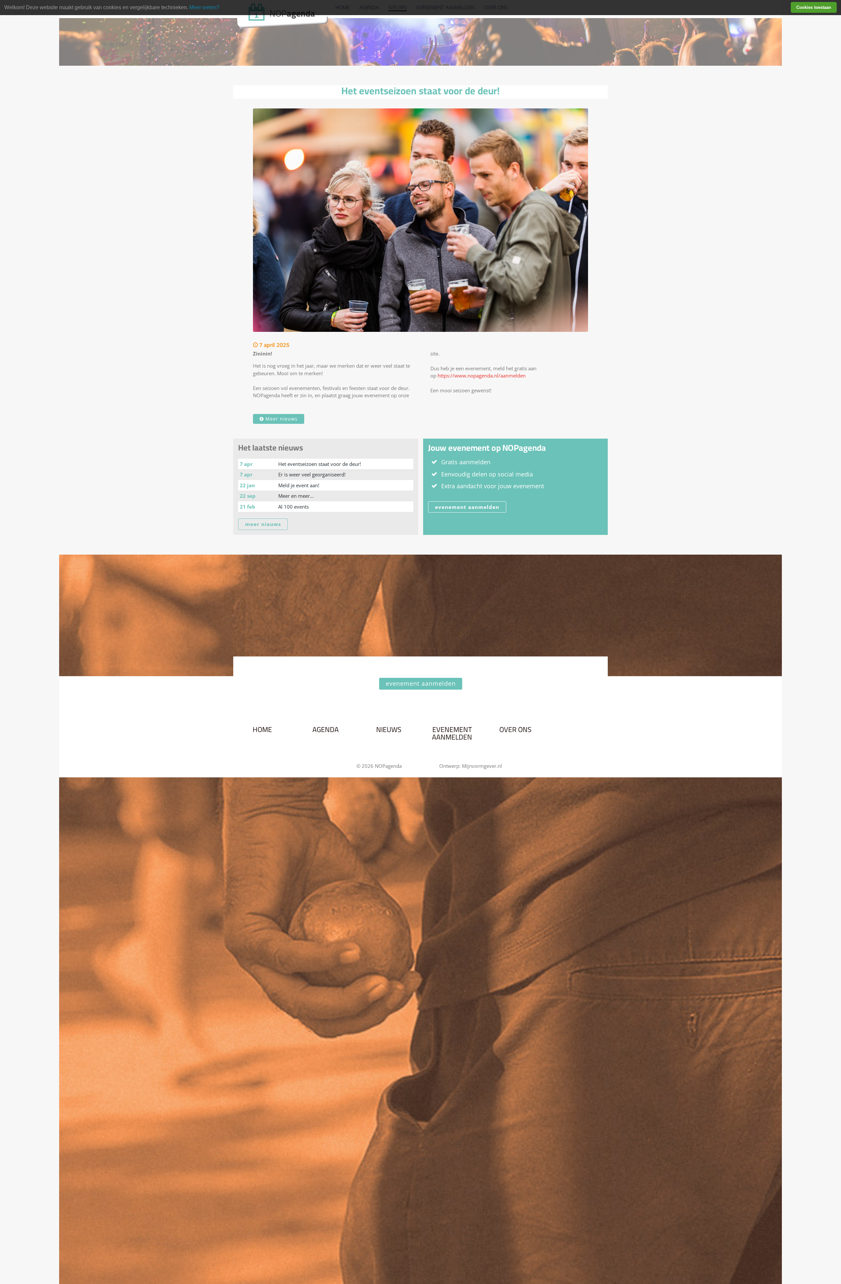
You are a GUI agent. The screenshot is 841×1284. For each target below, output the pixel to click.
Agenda (325, 730)
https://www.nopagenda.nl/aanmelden (482, 375)
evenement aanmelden (467, 507)
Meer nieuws (281, 419)
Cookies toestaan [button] (813, 7)
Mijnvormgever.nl (482, 766)
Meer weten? (204, 7)
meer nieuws (263, 524)
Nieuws (388, 730)
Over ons (515, 730)
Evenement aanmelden (452, 734)
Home (262, 730)
